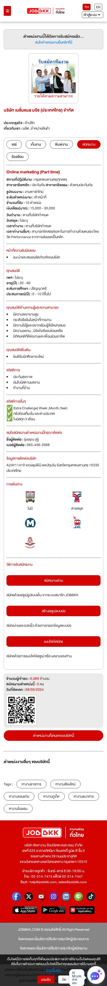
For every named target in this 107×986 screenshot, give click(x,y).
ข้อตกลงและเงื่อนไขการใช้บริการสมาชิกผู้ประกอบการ (53, 939)
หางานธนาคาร (84, 796)
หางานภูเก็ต (51, 796)
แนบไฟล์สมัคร (53, 641)
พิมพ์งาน (61, 144)
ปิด (64, 979)
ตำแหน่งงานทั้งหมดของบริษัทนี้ (53, 736)
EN (98, 7)
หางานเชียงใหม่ (65, 784)
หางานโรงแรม (18, 809)
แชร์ (14, 144)
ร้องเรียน (17, 157)
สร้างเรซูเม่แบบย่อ (53, 611)
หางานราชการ (31, 784)
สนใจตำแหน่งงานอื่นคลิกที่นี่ (53, 42)
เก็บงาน (36, 144)
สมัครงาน (88, 144)
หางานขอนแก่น (19, 796)
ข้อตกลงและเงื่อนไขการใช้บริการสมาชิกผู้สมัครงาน (53, 948)
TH (86, 7)
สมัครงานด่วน (53, 580)
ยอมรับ (46, 979)
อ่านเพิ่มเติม (53, 970)
